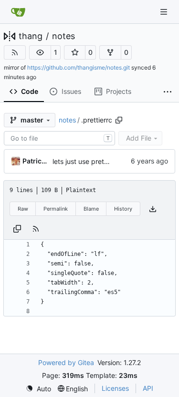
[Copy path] (119, 120)
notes (63, 36)
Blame (91, 208)
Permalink (55, 208)
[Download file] (152, 209)
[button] (40, 52)
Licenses (115, 388)
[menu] (38, 389)
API (148, 388)
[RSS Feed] (15, 52)
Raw (23, 208)
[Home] (18, 11)
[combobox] (59, 138)
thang (30, 36)
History (123, 208)
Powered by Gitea (66, 362)
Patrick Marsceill (35, 161)
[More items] (167, 92)
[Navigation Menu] (164, 12)
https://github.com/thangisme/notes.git (78, 67)
